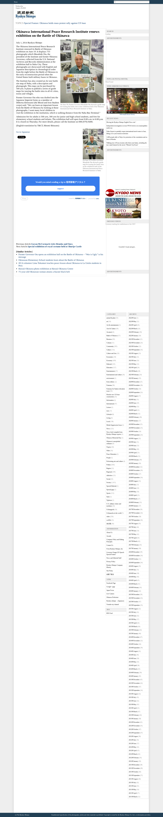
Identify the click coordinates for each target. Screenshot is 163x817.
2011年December (134, 765)
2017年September (134, 520)
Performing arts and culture (114, 461)
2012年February (134, 758)
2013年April (133, 708)
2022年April (133, 325)
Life (107, 411)
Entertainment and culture (114, 375)
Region (108, 468)
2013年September (134, 690)
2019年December (134, 424)
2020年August (133, 396)
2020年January (133, 421)
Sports (108, 493)
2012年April (133, 750)
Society (108, 482)
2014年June (132, 658)
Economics (109, 357)
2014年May (132, 662)
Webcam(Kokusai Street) (127, 114)
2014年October (133, 644)
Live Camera (110, 594)
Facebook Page (111, 583)
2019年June (132, 446)
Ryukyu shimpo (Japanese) (115, 601)
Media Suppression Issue (114, 425)
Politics (108, 465)
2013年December (134, 679)
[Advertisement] (102, 11)
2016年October (133, 559)
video (108, 516)
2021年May (132, 364)
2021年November (134, 343)
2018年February (134, 502)
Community (110, 346)
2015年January (133, 633)
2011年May (132, 789)
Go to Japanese (23, 132)
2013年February (134, 715)
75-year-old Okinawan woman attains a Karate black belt (44, 272)
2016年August (133, 566)
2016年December (134, 552)
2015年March (133, 626)
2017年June (132, 531)
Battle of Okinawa (111, 336)
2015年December (134, 594)
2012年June (132, 743)
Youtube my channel (112, 604)
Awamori (109, 332)
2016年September (134, 563)
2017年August (133, 523)
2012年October (133, 729)
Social (108, 479)
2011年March (133, 797)
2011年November (134, 768)
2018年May (132, 492)
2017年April (133, 538)
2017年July (132, 527)
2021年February (134, 375)
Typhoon (109, 500)
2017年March (133, 541)
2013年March (133, 712)
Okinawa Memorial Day (113, 438)
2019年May (132, 449)
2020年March (133, 414)
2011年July (132, 782)
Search (115, 2)
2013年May (132, 704)
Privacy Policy (110, 561)
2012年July (132, 740)
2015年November (134, 598)
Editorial (109, 364)
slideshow (109, 475)
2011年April (133, 793)
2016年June (132, 573)
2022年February (134, 332)
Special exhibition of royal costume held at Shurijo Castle (55, 246)
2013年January (133, 719)
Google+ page (110, 587)
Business (109, 339)
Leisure (108, 407)
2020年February (134, 417)
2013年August (133, 694)
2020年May (132, 406)
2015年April (133, 623)
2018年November (134, 470)
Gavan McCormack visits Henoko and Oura (52, 244)
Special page (110, 490)
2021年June (132, 360)
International (110, 404)
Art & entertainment (112, 325)
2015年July (132, 612)
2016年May (132, 577)
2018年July (132, 485)
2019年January (133, 463)
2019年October (133, 431)
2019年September (134, 435)
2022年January (133, 336)
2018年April (133, 495)
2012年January (133, 761)
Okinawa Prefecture (112, 597)
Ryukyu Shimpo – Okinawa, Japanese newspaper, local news (35, 15)
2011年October (133, 772)
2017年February (134, 545)
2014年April (133, 665)
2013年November (134, 683)
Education (109, 367)
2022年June (132, 318)
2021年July (132, 357)
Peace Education (111, 454)
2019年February (134, 460)
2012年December (134, 722)
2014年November (134, 641)
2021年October (133, 346)
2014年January (133, 676)
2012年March (133, 754)
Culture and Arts (111, 353)
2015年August (133, 609)
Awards (108, 536)
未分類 (108, 524)
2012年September (134, 733)
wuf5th (108, 520)
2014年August (133, 651)
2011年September (134, 775)
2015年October (133, 602)
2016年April (133, 580)
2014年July (132, 655)
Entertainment (110, 371)
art (107, 321)
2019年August (133, 438)
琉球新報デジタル (80, 198)
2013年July (132, 697)
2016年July (132, 570)
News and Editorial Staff (113, 558)
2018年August (133, 481)
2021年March (133, 371)
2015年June (132, 616)
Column (108, 343)
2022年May (132, 321)
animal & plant (110, 318)
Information (110, 400)
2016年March (133, 584)
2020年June (132, 403)
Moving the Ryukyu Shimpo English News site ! (121, 122)
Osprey (108, 447)
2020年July (132, 399)
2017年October (133, 516)
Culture (108, 350)
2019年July (132, 442)
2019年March (133, 456)
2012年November (134, 726)
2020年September (134, 392)
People (108, 458)
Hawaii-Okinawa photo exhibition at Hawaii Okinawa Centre (45, 269)
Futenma (109, 385)
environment (110, 378)
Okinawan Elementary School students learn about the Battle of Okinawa (51, 260)
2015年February (134, 630)
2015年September (134, 605)
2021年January (133, 378)
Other (108, 450)
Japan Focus (110, 590)
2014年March (133, 669)
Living (108, 418)
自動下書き (110, 574)
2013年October (133, 687)
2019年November (134, 428)
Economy (109, 360)
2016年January (133, 591)
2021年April (133, 367)
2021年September (134, 350)
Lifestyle (109, 414)
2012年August (133, 736)
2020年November (134, 385)
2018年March (133, 499)
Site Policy (109, 571)
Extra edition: (110, 382)
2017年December (134, 509)
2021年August (133, 353)
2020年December (134, 382)
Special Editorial (111, 486)
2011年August (133, 779)
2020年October (133, 389)
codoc (97, 198)
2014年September (134, 648)
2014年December (134, 637)
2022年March (133, 329)
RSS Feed (109, 613)
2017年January (133, 548)
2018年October (133, 474)
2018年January (133, 506)
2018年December (134, 467)
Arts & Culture (111, 329)
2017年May (132, 534)
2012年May (132, 747)
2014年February (134, 672)
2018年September (134, 477)
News (108, 429)
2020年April (133, 410)
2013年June (132, 701)
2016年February (134, 587)
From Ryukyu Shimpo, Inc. (114, 549)
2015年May (132, 619)
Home (16, 2)
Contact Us (109, 545)
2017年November (134, 513)
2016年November (134, 555)
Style (108, 497)
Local (108, 421)
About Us (109, 532)
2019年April (133, 453)
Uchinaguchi (110, 509)
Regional (109, 472)
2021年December (134, 339)
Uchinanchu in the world (113, 513)
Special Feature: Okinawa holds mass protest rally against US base (55, 23)
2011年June (132, 786)
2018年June (132, 488)
